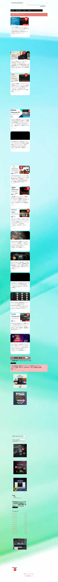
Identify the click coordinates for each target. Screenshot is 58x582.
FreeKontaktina (17, 3)
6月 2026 (14, 518)
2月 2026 (14, 526)
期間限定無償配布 (18, 10)
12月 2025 (15, 531)
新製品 (24, 10)
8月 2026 (14, 513)
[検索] (47, 3)
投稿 (15, 496)
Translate (22, 441)
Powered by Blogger (29, 573)
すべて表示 (12, 15)
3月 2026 (14, 524)
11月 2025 (14, 533)
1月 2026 (14, 529)
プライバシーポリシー (38, 10)
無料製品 (12, 10)
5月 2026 (14, 520)
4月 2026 (14, 522)
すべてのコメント (18, 497)
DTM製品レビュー (30, 10)
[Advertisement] (20, 44)
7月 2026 (14, 515)
